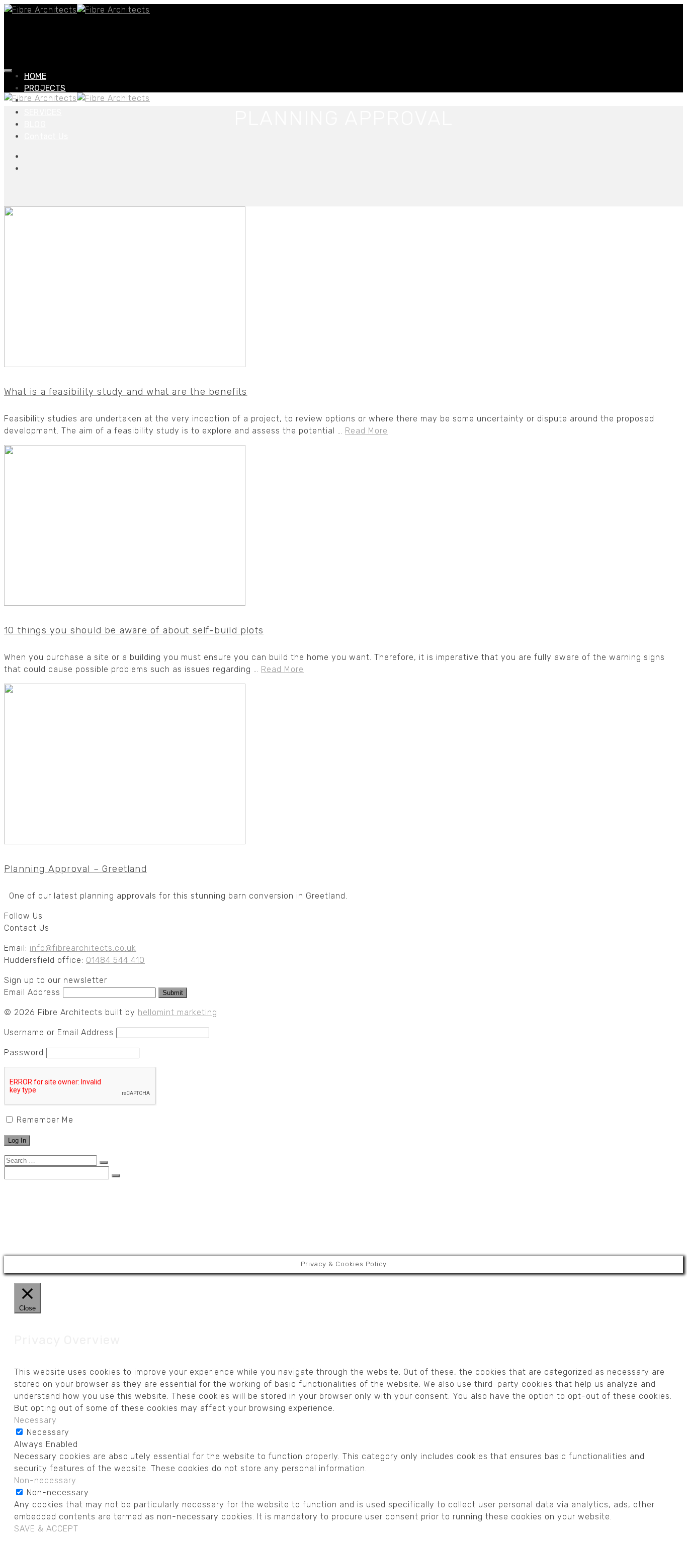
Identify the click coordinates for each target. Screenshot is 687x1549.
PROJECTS (45, 88)
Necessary (48, 1432)
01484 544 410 (115, 960)
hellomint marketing (177, 1012)
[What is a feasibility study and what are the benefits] (343, 288)
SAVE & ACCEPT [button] (46, 1528)
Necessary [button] (35, 1420)
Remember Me (43, 1120)
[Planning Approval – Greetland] (343, 766)
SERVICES (43, 112)
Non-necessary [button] (45, 1480)
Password (24, 1052)
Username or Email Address (59, 1032)
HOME (35, 76)
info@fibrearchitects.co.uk (83, 948)
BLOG (35, 124)
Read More (366, 430)
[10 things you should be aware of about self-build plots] (343, 527)
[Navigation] (8, 70)
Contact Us (46, 136)
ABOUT (37, 1212)
